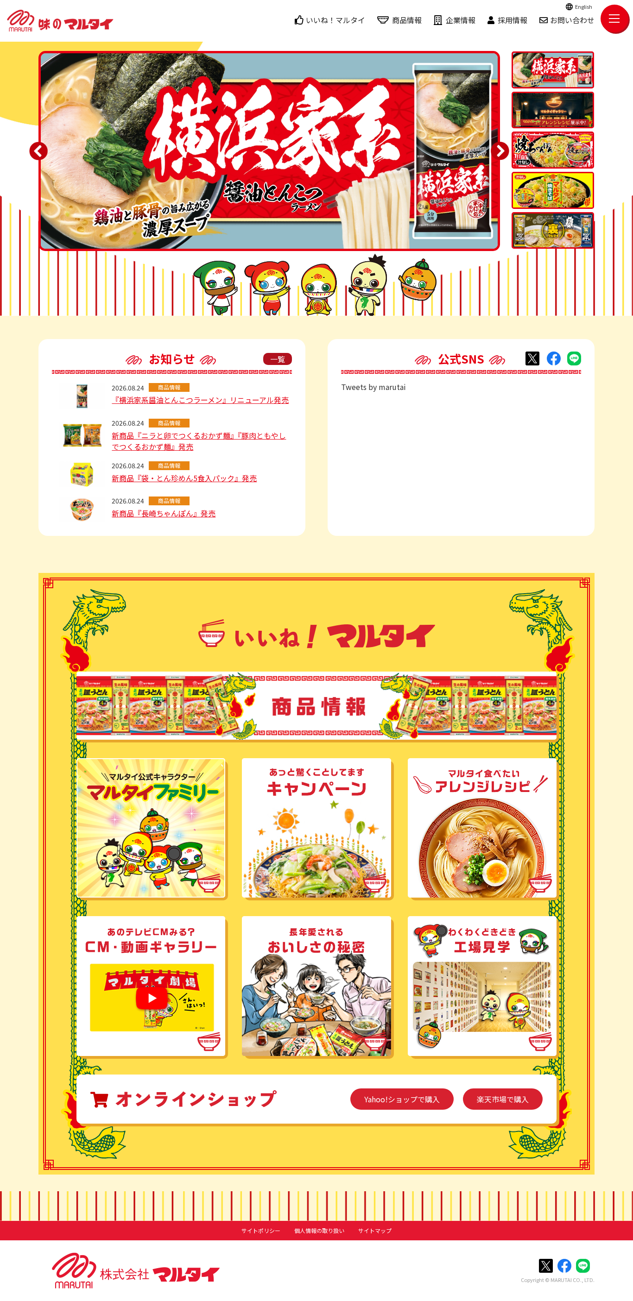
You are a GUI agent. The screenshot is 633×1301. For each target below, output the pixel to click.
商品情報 (407, 19)
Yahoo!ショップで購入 (402, 1099)
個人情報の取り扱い (319, 1230)
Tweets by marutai (373, 386)
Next (500, 151)
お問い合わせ (572, 19)
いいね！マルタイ (335, 19)
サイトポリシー (260, 1230)
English (583, 6)
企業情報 (460, 19)
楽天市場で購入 (503, 1099)
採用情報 (512, 19)
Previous (38, 151)
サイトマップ (375, 1230)
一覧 (277, 359)
